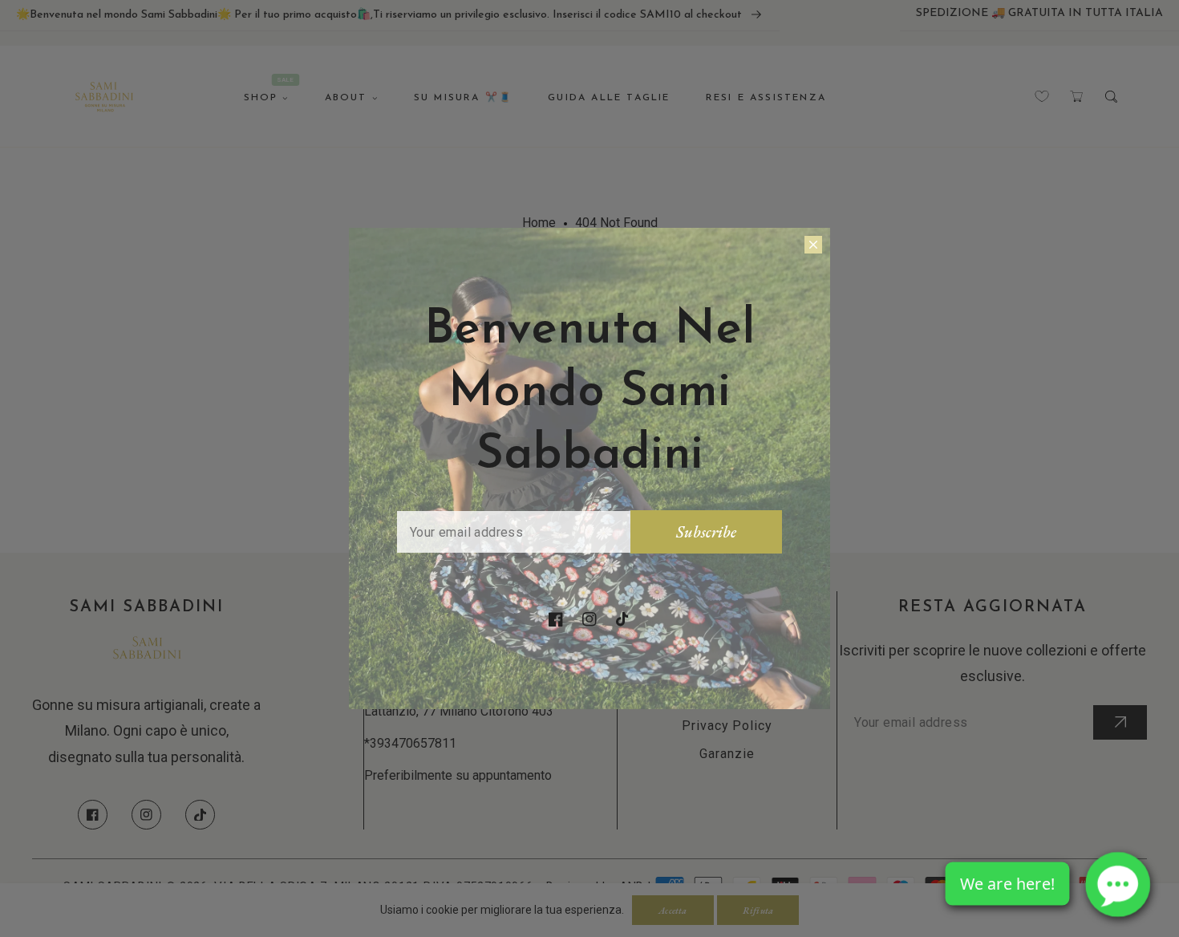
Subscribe (706, 531)
